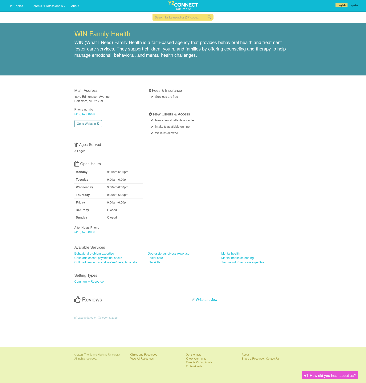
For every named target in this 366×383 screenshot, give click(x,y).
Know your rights (196, 358)
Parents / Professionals (47, 6)
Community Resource (89, 281)
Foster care (155, 258)
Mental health (230, 253)
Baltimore (183, 9)
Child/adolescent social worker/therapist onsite (105, 262)
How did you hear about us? (332, 375)
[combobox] (342, 5)
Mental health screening (237, 258)
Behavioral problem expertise (94, 253)
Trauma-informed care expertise (242, 262)
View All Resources (142, 358)
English (341, 5)
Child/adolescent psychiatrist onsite (98, 258)
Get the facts (193, 354)
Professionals (194, 366)
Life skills (154, 262)
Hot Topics (16, 6)
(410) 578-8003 (84, 113)
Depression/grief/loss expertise (168, 253)
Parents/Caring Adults (199, 362)
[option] (354, 5)
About (75, 6)
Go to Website (87, 123)
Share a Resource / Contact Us (260, 358)
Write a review (206, 299)
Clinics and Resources (143, 354)
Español (353, 5)
